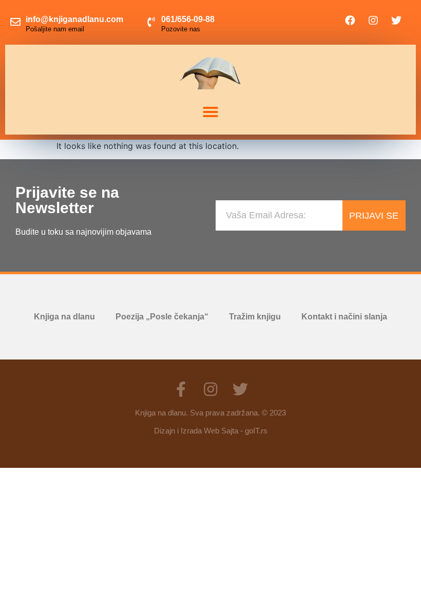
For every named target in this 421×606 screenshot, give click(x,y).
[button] (210, 112)
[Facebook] (350, 20)
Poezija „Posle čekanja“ (162, 316)
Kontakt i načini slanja (344, 316)
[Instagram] (373, 20)
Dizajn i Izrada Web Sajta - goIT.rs (210, 430)
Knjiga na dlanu (64, 316)
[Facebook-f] (180, 389)
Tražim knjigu (255, 316)
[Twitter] (396, 20)
